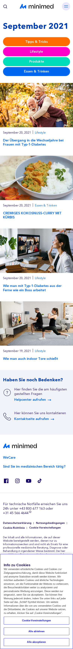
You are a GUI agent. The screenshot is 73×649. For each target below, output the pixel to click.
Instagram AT (17, 481)
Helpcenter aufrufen (30, 400)
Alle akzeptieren (36, 642)
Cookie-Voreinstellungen (45, 527)
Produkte (36, 61)
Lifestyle (36, 52)
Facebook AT (6, 481)
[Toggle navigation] (66, 6)
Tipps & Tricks (36, 42)
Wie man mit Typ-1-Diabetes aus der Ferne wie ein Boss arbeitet (32, 288)
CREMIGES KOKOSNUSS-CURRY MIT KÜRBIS (32, 215)
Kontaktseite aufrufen (31, 419)
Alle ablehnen (36, 631)
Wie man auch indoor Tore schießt (30, 359)
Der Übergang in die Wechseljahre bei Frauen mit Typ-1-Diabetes (33, 142)
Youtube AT (28, 481)
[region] (36, 601)
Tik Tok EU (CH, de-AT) (40, 481)
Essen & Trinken (36, 71)
